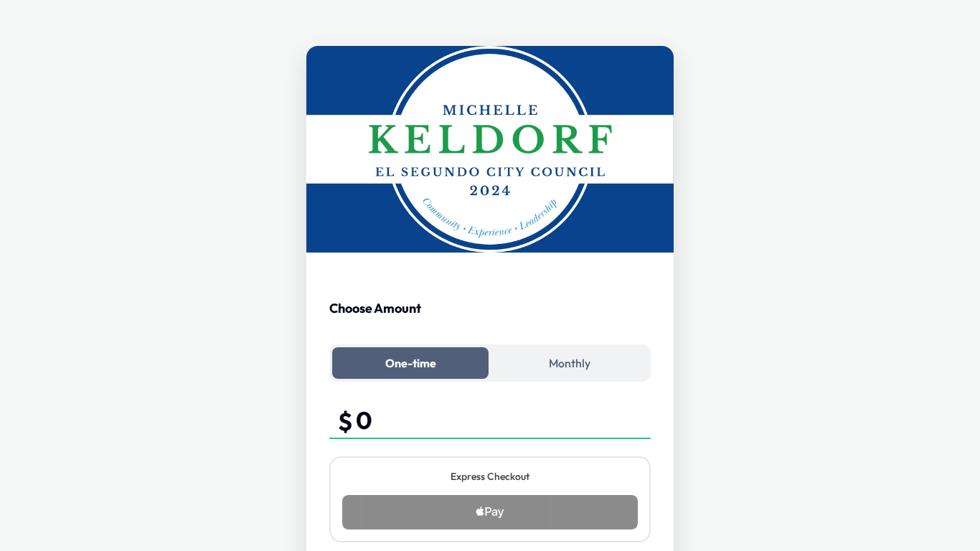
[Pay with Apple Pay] (490, 512)
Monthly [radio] (569, 363)
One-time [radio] (410, 363)
